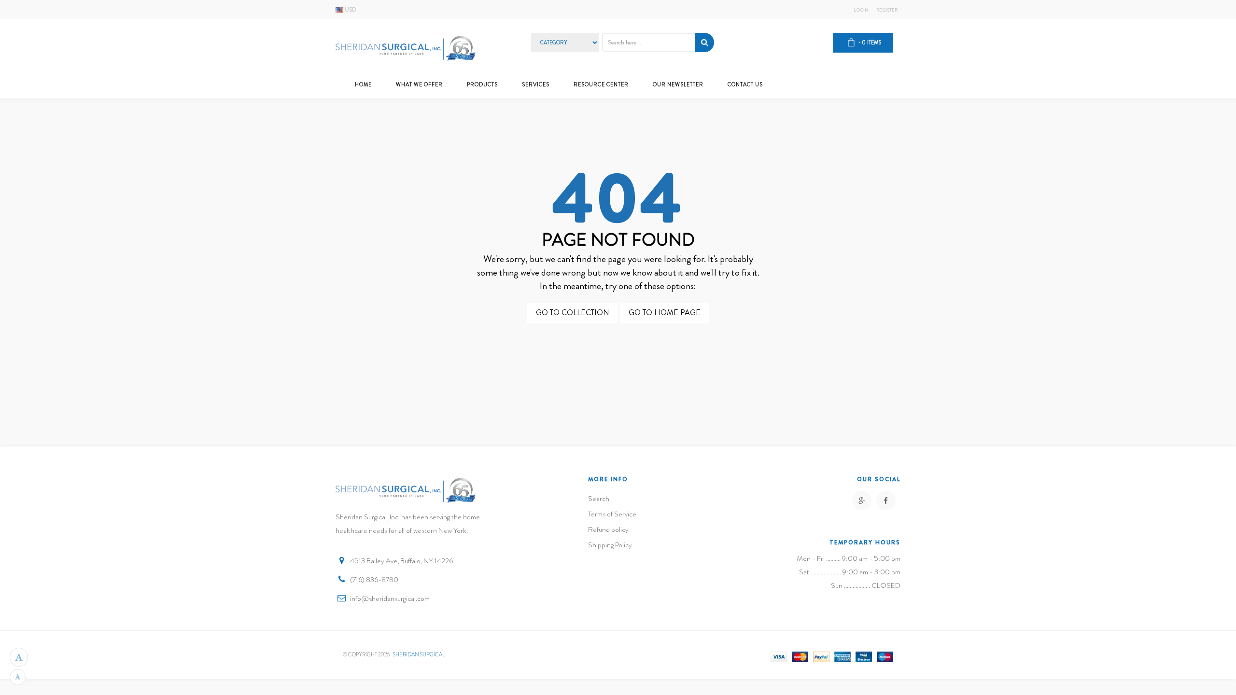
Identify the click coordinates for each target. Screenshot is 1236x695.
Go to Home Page (665, 312)
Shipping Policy (610, 545)
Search (598, 498)
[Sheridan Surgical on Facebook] (886, 500)
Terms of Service (612, 514)
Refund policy (608, 529)
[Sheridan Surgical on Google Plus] (861, 500)
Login (861, 10)
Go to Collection (572, 312)
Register (887, 10)
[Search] (704, 42)
